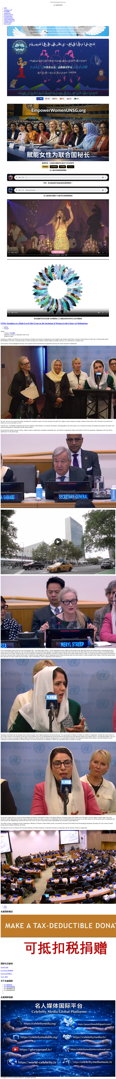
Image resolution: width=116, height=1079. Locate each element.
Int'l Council (7, 24)
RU (70, 98)
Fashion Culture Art (9, 21)
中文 (41, 98)
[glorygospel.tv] (29, 1052)
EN (49, 98)
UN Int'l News (8, 22)
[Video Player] (58, 542)
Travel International (9, 19)
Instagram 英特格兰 (7, 973)
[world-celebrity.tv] (29, 1065)
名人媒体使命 (8, 985)
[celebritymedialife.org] (29, 1038)
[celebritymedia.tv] (86, 1038)
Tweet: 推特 (4, 977)
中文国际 (7, 11)
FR (56, 98)
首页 (5, 8)
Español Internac (8, 17)
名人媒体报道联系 (9, 986)
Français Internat (8, 14)
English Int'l (7, 13)
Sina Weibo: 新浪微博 (7, 970)
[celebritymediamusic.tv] (86, 1065)
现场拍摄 (45, 166)
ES (63, 98)
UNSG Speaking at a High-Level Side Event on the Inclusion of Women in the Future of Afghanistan (44, 323)
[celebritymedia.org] (29, 1024)
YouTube (70, 166)
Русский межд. (8, 16)
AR (77, 98)
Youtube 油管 (4, 967)
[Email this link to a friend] (6, 328)
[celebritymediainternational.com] (86, 1052)
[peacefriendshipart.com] (86, 1024)
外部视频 (62, 166)
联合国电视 (54, 166)
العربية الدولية (8, 10)
